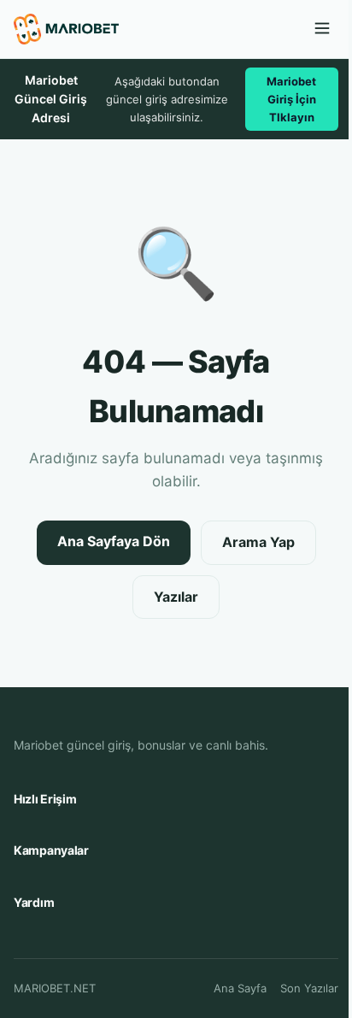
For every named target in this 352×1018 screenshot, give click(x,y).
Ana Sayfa (240, 988)
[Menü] (322, 29)
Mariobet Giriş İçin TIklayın (291, 99)
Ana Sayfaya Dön (113, 541)
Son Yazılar (309, 988)
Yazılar (176, 596)
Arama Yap (258, 541)
